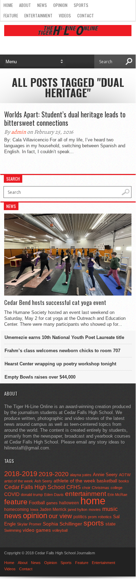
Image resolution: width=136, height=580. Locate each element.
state (110, 524)
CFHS (73, 487)
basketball (107, 480)
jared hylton (77, 509)
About (25, 5)
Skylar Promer (29, 524)
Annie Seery (105, 474)
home (92, 500)
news (13, 516)
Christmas (100, 488)
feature (15, 502)
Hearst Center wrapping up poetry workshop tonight (60, 363)
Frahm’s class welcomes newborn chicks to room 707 (62, 350)
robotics (105, 517)
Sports (81, 5)
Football (37, 502)
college (116, 488)
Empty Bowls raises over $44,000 (40, 377)
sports (93, 523)
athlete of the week (74, 480)
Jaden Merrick (53, 509)
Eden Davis (54, 494)
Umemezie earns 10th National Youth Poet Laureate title (64, 337)
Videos (65, 15)
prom (92, 517)
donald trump (32, 494)
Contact (85, 15)
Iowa (34, 509)
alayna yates (80, 475)
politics (80, 516)
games (52, 503)
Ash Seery (43, 481)
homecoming (16, 509)
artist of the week (18, 481)
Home (8, 5)
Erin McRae (117, 494)
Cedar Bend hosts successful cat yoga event (55, 302)
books (124, 481)
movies (95, 509)
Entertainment (38, 15)
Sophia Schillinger (62, 524)
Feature (10, 15)
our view (60, 516)
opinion (35, 515)
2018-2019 (20, 474)
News (42, 5)
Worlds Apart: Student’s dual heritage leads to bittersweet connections (65, 118)
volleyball (59, 530)
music (110, 509)
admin (18, 132)
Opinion (60, 5)
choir (86, 488)
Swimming (12, 530)
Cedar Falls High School (34, 487)
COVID (11, 494)
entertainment (85, 493)
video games (37, 530)
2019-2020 (54, 474)
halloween (69, 502)
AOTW (124, 475)
